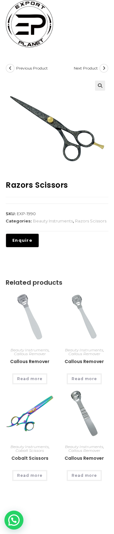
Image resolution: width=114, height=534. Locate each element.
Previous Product (32, 68)
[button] (100, 86)
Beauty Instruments (53, 220)
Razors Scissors (90, 220)
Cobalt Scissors (30, 450)
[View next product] (103, 68)
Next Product (86, 68)
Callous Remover (30, 353)
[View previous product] (10, 68)
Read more (29, 378)
